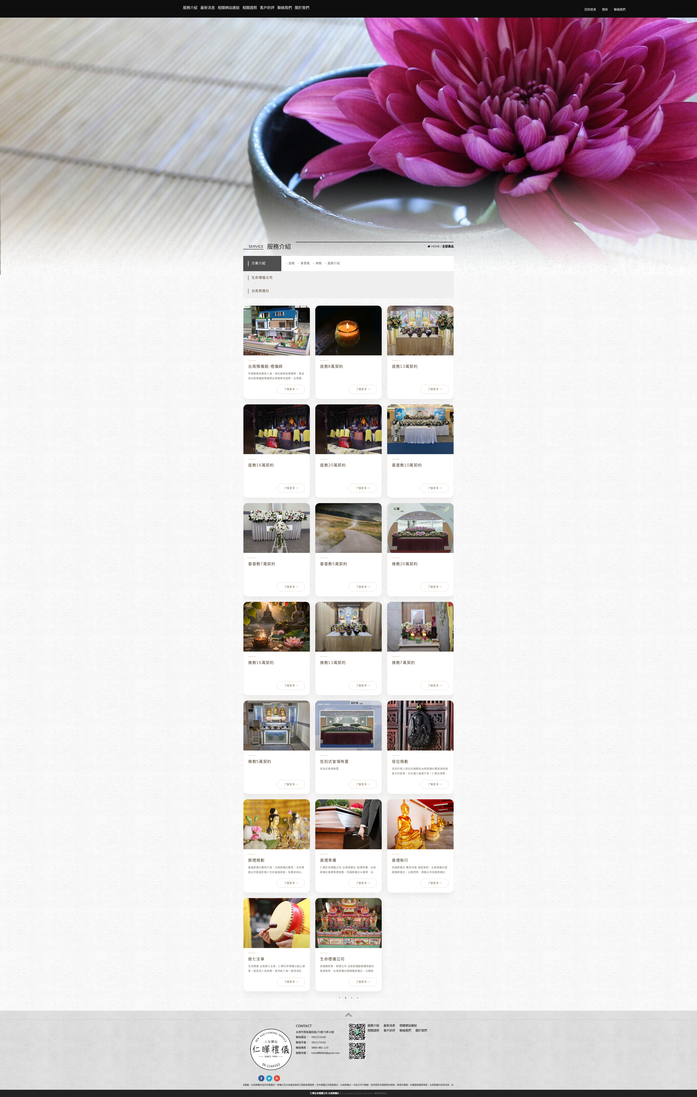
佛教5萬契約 (259, 761)
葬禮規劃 (256, 860)
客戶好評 (267, 7)
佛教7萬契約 (403, 662)
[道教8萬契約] (348, 331)
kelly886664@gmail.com (325, 1053)
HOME (435, 246)
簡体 (605, 10)
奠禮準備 (328, 860)
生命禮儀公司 (262, 278)
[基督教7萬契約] (276, 528)
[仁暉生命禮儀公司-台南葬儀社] (269, 1049)
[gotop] (348, 1014)
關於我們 (302, 7)
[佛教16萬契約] (276, 627)
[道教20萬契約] (348, 429)
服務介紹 (190, 7)
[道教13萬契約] (420, 331)
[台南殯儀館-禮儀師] (276, 331)
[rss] (277, 1078)
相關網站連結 (229, 7)
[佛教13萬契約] (348, 627)
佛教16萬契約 (261, 662)
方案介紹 (259, 263)
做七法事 (256, 959)
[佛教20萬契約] (420, 528)
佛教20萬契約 (405, 563)
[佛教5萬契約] (276, 726)
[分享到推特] (269, 1078)
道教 (292, 263)
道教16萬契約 (261, 465)
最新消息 (207, 7)
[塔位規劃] (420, 726)
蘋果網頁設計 (380, 1093)
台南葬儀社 (260, 291)
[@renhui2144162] (357, 1032)
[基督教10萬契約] (420, 429)
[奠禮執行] (420, 824)
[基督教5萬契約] (348, 528)
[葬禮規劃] (276, 824)
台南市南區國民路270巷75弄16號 (315, 1032)
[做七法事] (276, 923)
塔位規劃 (400, 761)
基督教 (305, 263)
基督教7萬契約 (262, 563)
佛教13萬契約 (333, 662)
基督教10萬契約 (407, 465)
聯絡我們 (619, 10)
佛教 (319, 263)
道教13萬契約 (405, 366)
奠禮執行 (400, 860)
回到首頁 (590, 10)
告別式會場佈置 (334, 761)
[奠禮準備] (348, 824)
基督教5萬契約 (333, 563)
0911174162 (318, 1037)
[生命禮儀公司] (348, 923)
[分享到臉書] (261, 1078)
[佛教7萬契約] (420, 627)
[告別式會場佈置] (348, 726)
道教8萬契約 (331, 366)
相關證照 (249, 7)
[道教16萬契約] (276, 429)
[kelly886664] (357, 1051)
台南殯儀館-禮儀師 (265, 366)
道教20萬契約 (333, 465)
